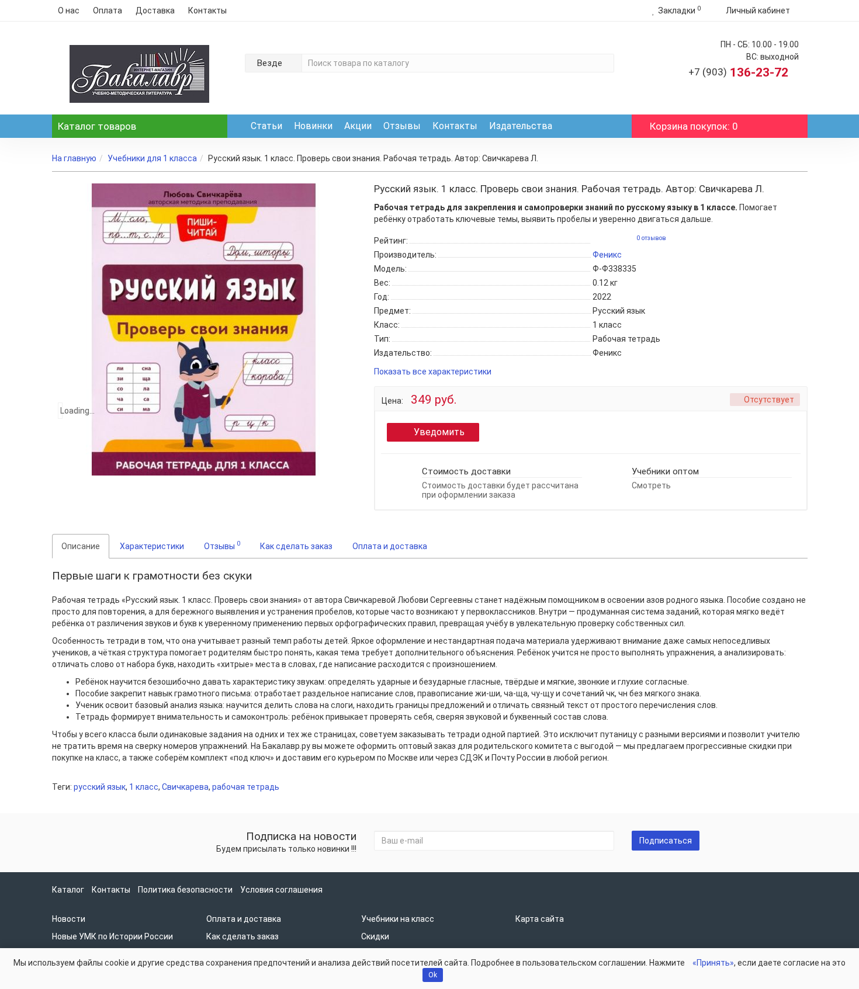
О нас (68, 10)
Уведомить (439, 432)
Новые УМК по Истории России (112, 936)
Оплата (107, 10)
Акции (358, 125)
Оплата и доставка (389, 546)
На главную (74, 158)
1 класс (143, 787)
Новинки (313, 125)
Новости (68, 919)
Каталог (97, 126)
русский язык (100, 787)
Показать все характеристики (432, 371)
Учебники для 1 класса (152, 158)
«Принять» (713, 962)
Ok (432, 975)
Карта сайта (539, 919)
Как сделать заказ (296, 546)
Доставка (155, 10)
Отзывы (402, 125)
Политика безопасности (185, 889)
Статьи (266, 125)
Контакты (207, 10)
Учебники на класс (397, 919)
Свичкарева (185, 787)
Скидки (375, 936)
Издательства (520, 125)
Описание (80, 546)
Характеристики (152, 546)
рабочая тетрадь (245, 787)
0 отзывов (651, 238)
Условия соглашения (281, 889)
